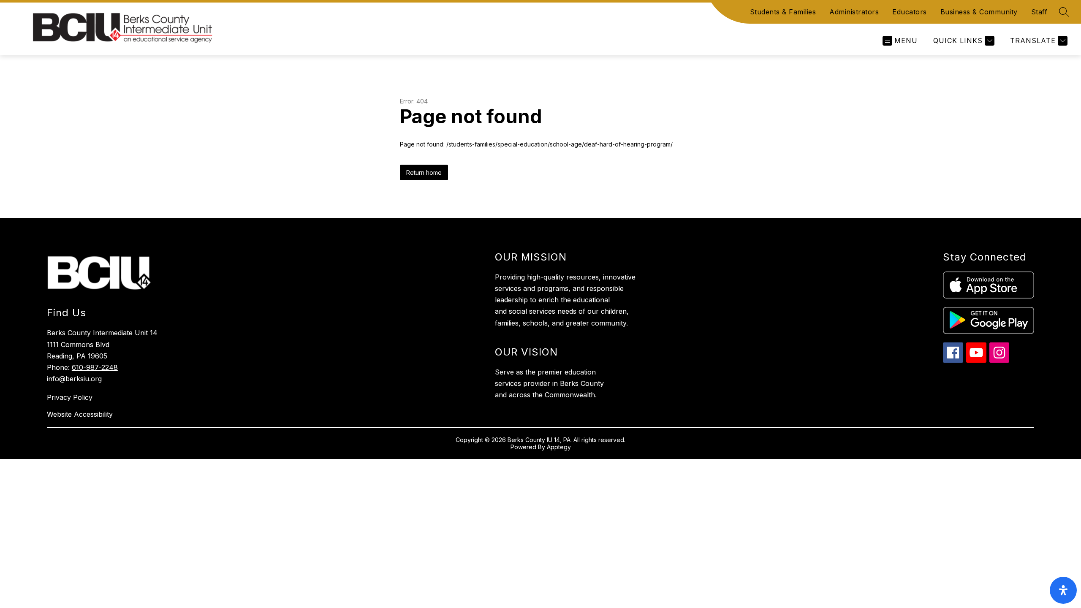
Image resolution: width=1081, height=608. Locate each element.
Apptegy (559, 447)
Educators (909, 12)
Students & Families (783, 12)
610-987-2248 (95, 367)
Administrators (854, 12)
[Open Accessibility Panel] (1063, 590)
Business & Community (979, 12)
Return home (424, 172)
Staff (1039, 12)
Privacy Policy (69, 397)
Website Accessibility (80, 414)
